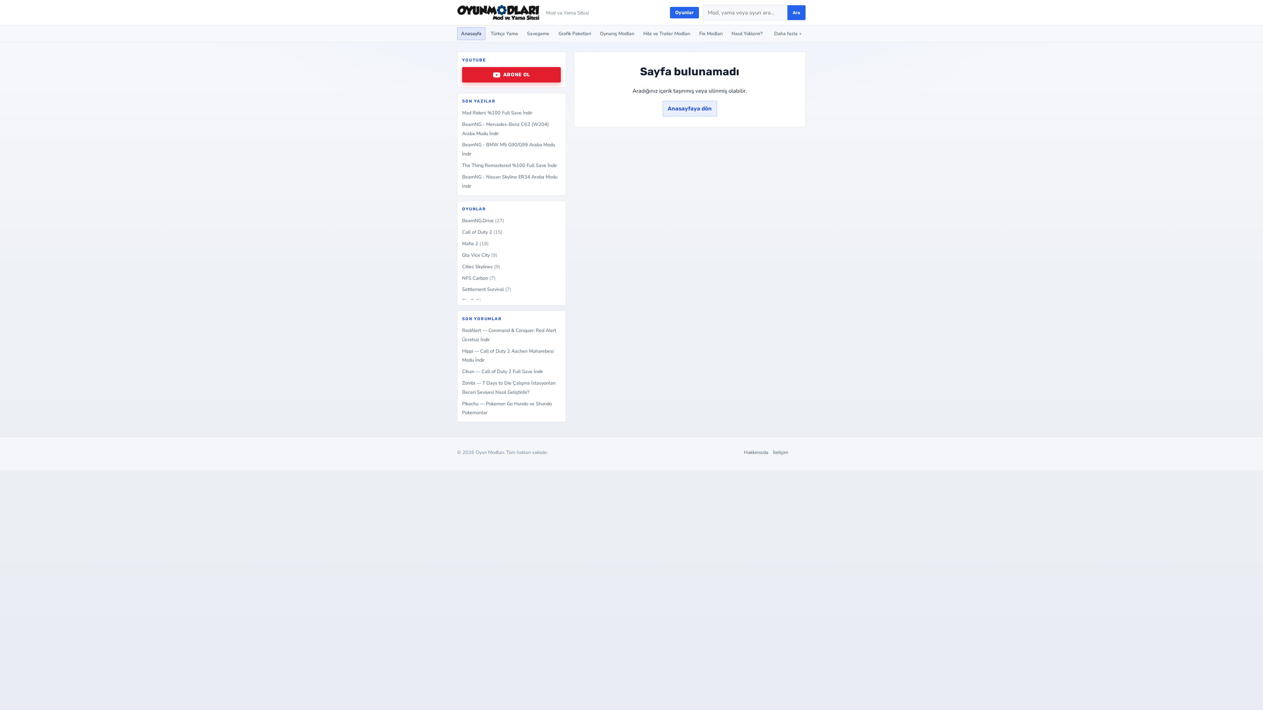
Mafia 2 (475, 243)
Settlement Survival (486, 289)
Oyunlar (684, 12)
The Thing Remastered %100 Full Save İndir (509, 165)
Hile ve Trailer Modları (666, 33)
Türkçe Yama (504, 33)
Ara (796, 12)
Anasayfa (471, 33)
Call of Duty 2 (482, 232)
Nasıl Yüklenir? (746, 33)
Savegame (538, 33)
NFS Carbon (479, 278)
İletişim (780, 452)
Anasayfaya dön (690, 108)
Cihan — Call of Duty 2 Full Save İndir (502, 371)
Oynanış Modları (617, 33)
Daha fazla (788, 33)
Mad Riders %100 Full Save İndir (497, 112)
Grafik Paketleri (574, 33)
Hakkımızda (756, 452)
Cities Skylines (481, 266)
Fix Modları (711, 33)
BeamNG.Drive (483, 220)
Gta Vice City (479, 255)
